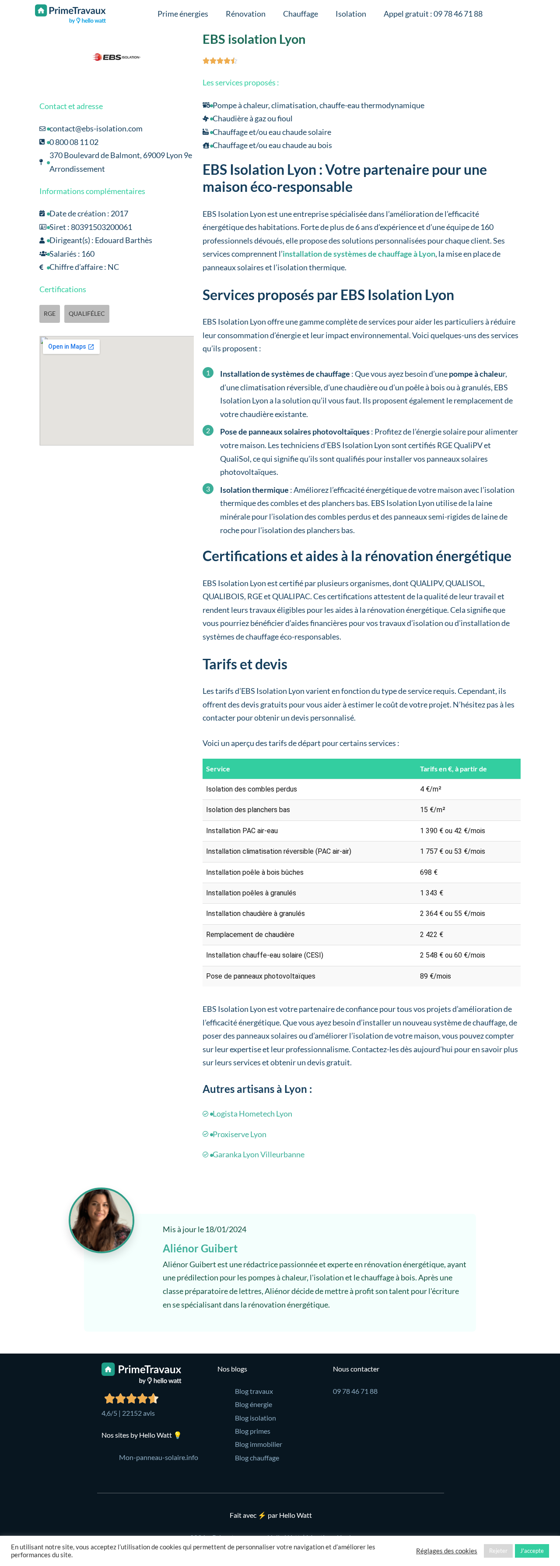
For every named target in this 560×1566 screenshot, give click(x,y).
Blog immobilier (258, 1444)
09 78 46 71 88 (355, 1391)
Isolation (351, 13)
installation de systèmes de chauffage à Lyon (359, 253)
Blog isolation (255, 1418)
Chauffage (300, 13)
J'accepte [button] (532, 1550)
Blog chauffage (257, 1457)
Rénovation (246, 13)
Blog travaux (254, 1391)
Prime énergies (183, 13)
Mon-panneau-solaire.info (158, 1457)
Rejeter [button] (498, 1550)
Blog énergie (253, 1404)
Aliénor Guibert (200, 1248)
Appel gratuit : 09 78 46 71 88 (433, 13)
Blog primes (252, 1431)
